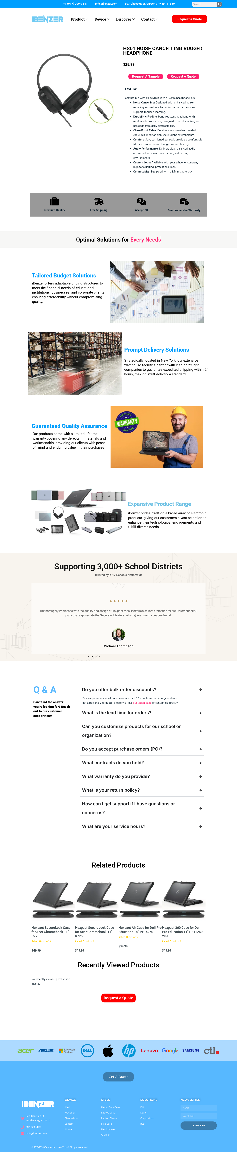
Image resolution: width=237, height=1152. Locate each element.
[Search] (219, 4)
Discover (123, 19)
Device (100, 19)
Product (77, 19)
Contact (148, 19)
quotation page (142, 703)
